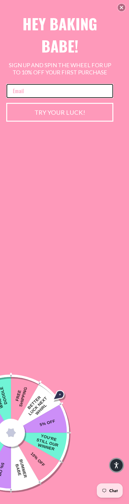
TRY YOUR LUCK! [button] (59, 112)
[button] (121, 7)
